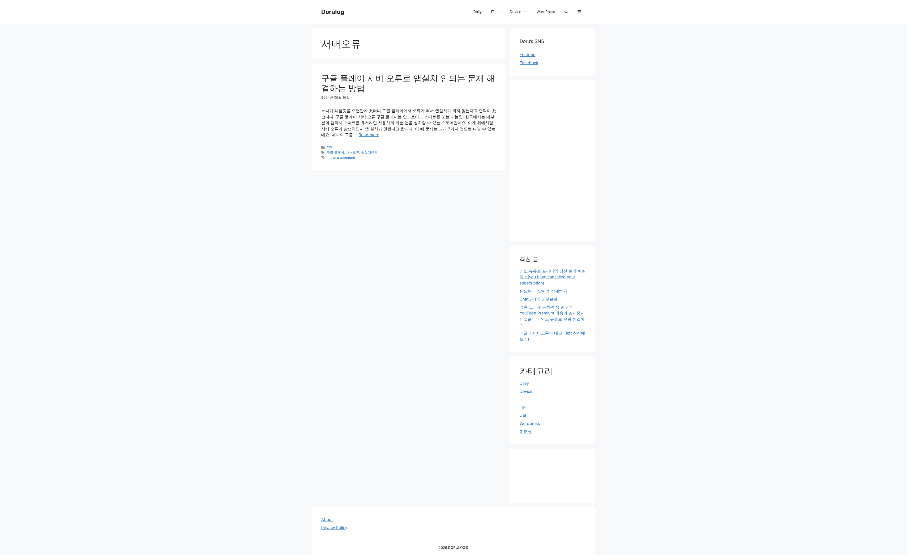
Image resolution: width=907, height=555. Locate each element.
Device (515, 11)
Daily (477, 11)
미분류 (526, 431)
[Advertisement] (553, 160)
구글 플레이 (335, 152)
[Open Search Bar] (566, 12)
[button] (579, 12)
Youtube (527, 54)
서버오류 (352, 152)
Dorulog (332, 11)
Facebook (529, 62)
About (327, 519)
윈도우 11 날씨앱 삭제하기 (543, 291)
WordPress (546, 11)
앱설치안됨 (369, 152)
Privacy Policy (334, 527)
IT (492, 11)
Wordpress (530, 423)
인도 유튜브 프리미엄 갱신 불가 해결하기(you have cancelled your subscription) (553, 277)
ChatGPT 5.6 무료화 (538, 299)
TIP (329, 147)
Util (523, 415)
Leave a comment (341, 158)
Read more (369, 134)
